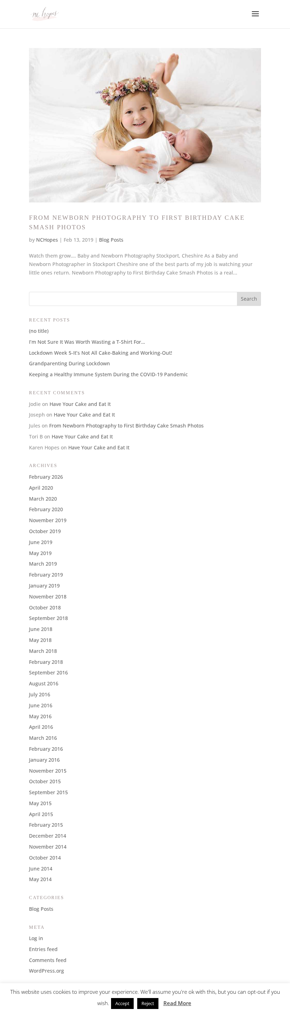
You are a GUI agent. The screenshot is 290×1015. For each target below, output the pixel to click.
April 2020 (41, 487)
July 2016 (39, 694)
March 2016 (43, 737)
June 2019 (40, 542)
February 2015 (46, 824)
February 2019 (46, 574)
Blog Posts (111, 239)
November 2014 (47, 846)
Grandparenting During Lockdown (69, 363)
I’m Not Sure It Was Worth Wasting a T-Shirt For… (87, 341)
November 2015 (47, 770)
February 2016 (46, 748)
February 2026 (46, 476)
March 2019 (43, 563)
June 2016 (40, 705)
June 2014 (40, 868)
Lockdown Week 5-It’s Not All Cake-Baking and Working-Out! (100, 352)
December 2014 (47, 835)
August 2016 (43, 683)
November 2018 (47, 596)
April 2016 (41, 727)
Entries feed (43, 949)
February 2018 (46, 662)
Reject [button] (147, 1003)
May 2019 (40, 553)
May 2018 (40, 640)
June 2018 (40, 629)
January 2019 (44, 585)
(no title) (38, 330)
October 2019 (45, 531)
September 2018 (48, 618)
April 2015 (41, 814)
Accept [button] (122, 1003)
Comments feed (47, 960)
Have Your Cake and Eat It (80, 404)
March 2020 (43, 498)
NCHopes (47, 239)
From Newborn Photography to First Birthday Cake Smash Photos (126, 425)
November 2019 (47, 520)
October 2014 (45, 857)
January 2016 (44, 759)
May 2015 (40, 803)
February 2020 (46, 509)
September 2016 (48, 672)
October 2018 (45, 607)
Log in (36, 938)
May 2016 (40, 716)
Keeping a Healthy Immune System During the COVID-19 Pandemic (108, 374)
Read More (177, 1003)
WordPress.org (46, 970)
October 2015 (45, 781)
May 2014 (40, 879)
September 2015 (48, 792)
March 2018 (43, 651)
